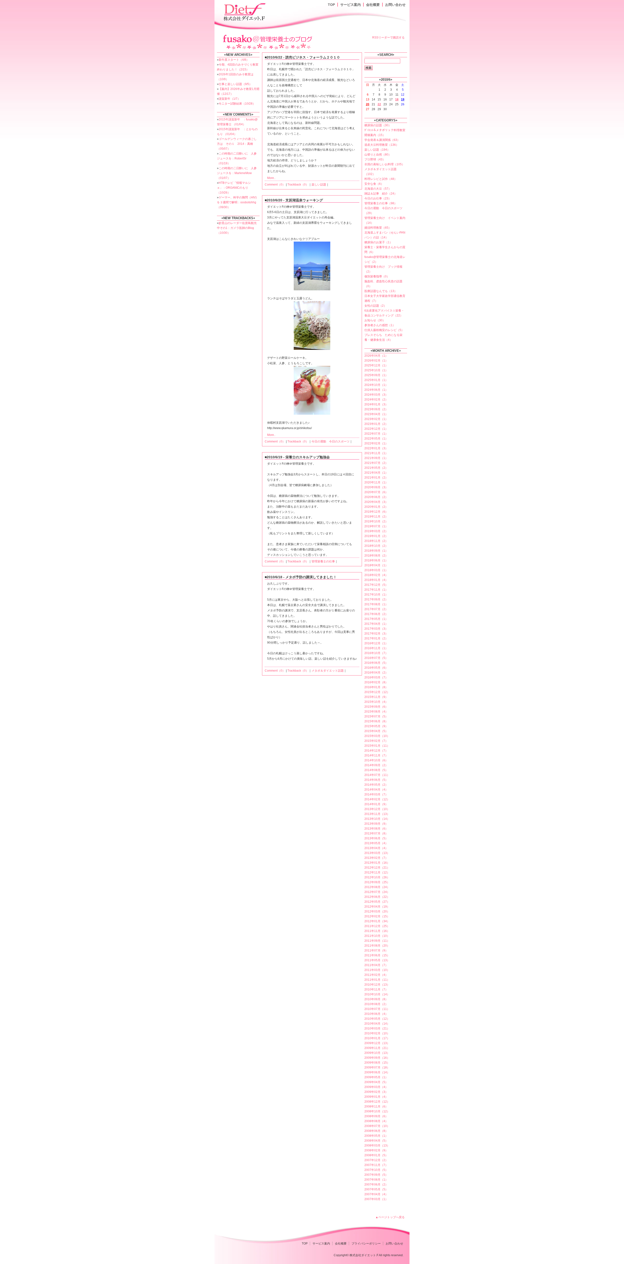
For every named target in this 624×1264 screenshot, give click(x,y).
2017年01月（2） (376, 638)
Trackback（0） (298, 184)
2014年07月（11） (377, 775)
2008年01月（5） (376, 1155)
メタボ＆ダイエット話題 (328, 670)
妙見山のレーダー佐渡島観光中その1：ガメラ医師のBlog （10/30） (237, 228)
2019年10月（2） (376, 521)
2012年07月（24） (377, 892)
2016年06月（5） (376, 663)
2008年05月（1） (376, 1135)
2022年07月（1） (376, 433)
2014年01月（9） (376, 804)
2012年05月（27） (377, 901)
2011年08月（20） (377, 945)
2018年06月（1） (376, 560)
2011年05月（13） (377, 960)
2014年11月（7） (376, 755)
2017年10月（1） (376, 594)
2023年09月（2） (376, 409)
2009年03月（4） (376, 1087)
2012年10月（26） (377, 877)
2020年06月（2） (376, 497)
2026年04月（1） (376, 355)
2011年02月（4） (376, 975)
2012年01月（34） (377, 921)
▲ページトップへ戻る (390, 1217)
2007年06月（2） (376, 1184)
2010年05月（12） (377, 1018)
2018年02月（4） (376, 575)
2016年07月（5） (376, 658)
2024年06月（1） (376, 390)
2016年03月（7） (376, 677)
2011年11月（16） (377, 931)
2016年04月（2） (376, 672)
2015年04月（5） (376, 731)
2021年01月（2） (376, 477)
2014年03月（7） (376, 794)
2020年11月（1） (376, 482)
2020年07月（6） (376, 492)
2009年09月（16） (377, 1057)
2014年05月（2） (376, 784)
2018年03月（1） (376, 570)
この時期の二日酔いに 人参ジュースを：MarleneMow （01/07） (237, 173)
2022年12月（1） (376, 429)
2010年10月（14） (377, 994)
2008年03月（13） (377, 1145)
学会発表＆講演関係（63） (382, 140)
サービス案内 (350, 5)
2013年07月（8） (376, 833)
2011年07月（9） (376, 950)
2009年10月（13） (377, 1053)
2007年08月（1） (376, 1179)
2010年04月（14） (377, 1023)
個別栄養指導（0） (377, 276)
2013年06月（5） (376, 838)
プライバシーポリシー (366, 1243)
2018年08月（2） (376, 555)
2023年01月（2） (376, 424)
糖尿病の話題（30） (377, 125)
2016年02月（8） (376, 682)
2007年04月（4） (376, 1194)
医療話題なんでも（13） (380, 291)
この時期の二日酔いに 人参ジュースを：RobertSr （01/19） (237, 158)
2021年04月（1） (376, 472)
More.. (271, 178)
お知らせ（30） (374, 320)
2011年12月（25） (377, 926)
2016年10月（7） (376, 653)
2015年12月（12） (377, 692)
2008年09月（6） (376, 1116)
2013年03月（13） (377, 853)
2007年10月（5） (376, 1170)
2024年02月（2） (376, 399)
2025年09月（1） (376, 375)
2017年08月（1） (376, 604)
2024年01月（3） (376, 404)
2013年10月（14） (377, 819)
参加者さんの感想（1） (379, 325)
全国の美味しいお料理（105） (384, 164)
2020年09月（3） (376, 487)
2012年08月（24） (377, 887)
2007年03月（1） (376, 1199)
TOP (331, 5)
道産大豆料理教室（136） (381, 145)
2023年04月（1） (376, 414)
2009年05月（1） (376, 1077)
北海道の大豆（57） (377, 188)
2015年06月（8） (376, 721)
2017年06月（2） (376, 614)
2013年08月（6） (376, 828)
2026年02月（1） (376, 360)
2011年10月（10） (377, 936)
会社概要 (373, 5)
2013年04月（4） (376, 848)
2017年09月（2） (376, 599)
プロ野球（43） (374, 159)
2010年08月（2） (376, 1004)
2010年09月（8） (376, 999)
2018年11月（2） (376, 541)
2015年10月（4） (376, 702)
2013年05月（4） (376, 843)
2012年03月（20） (377, 911)
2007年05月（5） (376, 1189)
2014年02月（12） (377, 799)
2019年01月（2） (376, 536)
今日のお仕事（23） (377, 198)
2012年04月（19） (377, 906)
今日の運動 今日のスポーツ (331, 441)
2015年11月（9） (376, 697)
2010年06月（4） (376, 1014)
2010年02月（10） (377, 1033)
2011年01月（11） (377, 979)
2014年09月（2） (376, 765)
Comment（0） (275, 184)
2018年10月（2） (376, 546)
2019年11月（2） (376, 516)
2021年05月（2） (376, 468)
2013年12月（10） (377, 809)
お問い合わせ (395, 5)
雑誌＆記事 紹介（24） (380, 193)
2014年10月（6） (376, 760)
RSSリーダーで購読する (388, 37)
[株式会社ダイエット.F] (244, 11)
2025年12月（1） (376, 365)
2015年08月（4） (376, 711)
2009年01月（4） (376, 1096)
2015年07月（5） (376, 716)
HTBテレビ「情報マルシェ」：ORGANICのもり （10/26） (234, 187)
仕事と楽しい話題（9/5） (235, 84)
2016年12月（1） (376, 643)
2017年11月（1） (376, 589)
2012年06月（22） (377, 897)
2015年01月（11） (377, 745)
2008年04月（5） (376, 1140)
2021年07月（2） (376, 463)
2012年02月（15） (377, 916)
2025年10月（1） (376, 370)
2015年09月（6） (376, 706)
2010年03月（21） (377, 1028)
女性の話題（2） (375, 305)
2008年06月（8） (376, 1131)
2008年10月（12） (377, 1111)
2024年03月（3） (376, 394)
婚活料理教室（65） (377, 227)
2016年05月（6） (376, 667)
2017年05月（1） (376, 619)
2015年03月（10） (377, 736)
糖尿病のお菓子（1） (378, 242)
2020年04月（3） (376, 502)
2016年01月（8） (376, 687)
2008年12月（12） (377, 1101)
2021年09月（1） (376, 458)
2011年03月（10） (377, 970)
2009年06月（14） (377, 1072)
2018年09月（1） (376, 550)
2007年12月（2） (376, 1160)
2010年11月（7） (376, 989)
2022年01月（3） (376, 448)
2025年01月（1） (376, 380)
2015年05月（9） (376, 726)
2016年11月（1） (376, 648)
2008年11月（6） (376, 1106)
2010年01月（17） (377, 1038)
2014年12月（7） (376, 750)
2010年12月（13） (377, 984)
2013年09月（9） (376, 823)
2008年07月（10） (377, 1126)
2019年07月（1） (376, 526)
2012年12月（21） (377, 867)
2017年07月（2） (376, 609)
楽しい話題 (319, 184)
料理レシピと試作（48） (380, 179)
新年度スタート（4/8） (234, 59)
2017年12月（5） (376, 585)
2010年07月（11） (377, 1009)
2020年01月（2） (376, 507)
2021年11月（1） (376, 453)
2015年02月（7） (376, 741)
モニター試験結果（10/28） (237, 103)
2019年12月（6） (376, 511)
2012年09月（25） (377, 882)
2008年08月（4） (376, 1121)
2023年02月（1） (376, 419)
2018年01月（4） (376, 580)
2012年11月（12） (377, 872)
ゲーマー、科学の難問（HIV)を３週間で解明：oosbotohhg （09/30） (237, 202)
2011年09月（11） (377, 940)
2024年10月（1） (376, 385)
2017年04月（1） (376, 624)
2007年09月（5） (376, 1174)
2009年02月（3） (376, 1092)
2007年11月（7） (376, 1165)
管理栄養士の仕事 (323, 561)
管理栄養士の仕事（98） (380, 203)
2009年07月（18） (377, 1067)
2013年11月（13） (377, 814)
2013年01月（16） (377, 862)
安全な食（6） (374, 184)
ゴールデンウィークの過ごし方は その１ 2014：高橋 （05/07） (237, 143)
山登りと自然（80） (377, 154)
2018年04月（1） (376, 565)
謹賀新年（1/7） (229, 98)
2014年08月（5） (376, 770)
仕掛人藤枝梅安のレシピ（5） (384, 330)
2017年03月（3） (376, 628)
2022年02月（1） (376, 443)
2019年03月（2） (376, 531)
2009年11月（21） (377, 1048)
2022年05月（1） (376, 438)
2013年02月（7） (376, 858)
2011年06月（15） (377, 955)
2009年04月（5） (376, 1082)
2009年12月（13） (377, 1043)
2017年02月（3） (376, 633)
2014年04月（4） (376, 789)
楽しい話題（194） (377, 149)
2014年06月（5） (376, 780)
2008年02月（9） (376, 1150)
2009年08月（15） (377, 1062)
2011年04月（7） (376, 965)
